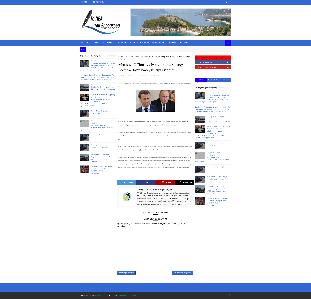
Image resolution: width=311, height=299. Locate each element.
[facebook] (226, 2)
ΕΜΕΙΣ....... (85, 2)
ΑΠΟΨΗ (172, 43)
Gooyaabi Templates (127, 295)
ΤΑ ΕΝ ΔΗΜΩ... (159, 43)
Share (149, 182)
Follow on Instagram (206, 72)
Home (120, 57)
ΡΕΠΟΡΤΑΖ (108, 43)
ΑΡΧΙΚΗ (85, 43)
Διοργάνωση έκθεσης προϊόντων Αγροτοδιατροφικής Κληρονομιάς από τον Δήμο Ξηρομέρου (96, 125)
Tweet (130, 182)
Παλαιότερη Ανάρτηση (182, 272)
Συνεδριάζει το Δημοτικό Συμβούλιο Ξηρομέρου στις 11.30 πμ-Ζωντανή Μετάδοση (103, 87)
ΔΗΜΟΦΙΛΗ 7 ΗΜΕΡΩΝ (213, 80)
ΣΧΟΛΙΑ (225, 80)
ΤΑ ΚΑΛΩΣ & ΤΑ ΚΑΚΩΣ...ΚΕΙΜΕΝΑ (133, 43)
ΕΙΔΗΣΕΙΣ (95, 43)
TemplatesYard (100, 295)
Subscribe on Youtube (206, 67)
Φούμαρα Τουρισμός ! (100, 135)
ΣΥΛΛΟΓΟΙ (183, 43)
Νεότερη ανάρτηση (126, 272)
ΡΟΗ (201, 80)
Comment (187, 182)
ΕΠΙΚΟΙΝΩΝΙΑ (98, 2)
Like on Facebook (204, 62)
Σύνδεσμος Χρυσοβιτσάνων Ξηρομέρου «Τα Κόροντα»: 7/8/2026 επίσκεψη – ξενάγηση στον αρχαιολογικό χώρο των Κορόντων (97, 77)
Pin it (168, 182)
